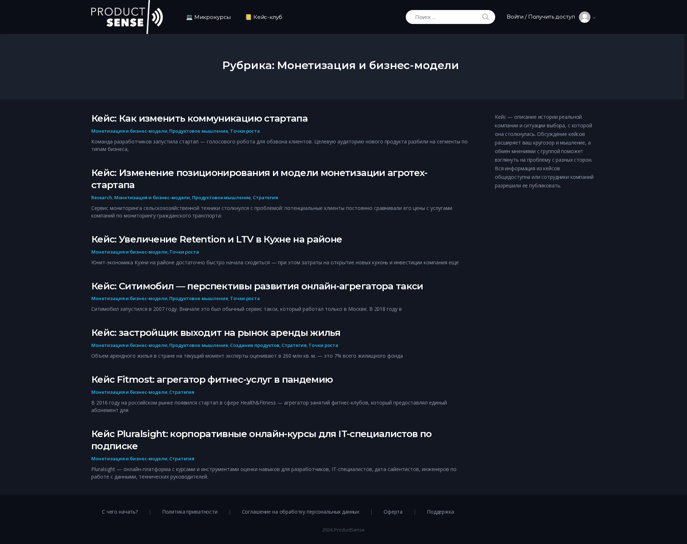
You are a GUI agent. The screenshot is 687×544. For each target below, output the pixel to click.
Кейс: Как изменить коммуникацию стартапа (199, 118)
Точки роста (245, 131)
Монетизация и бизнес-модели (129, 131)
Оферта (393, 511)
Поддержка (440, 511)
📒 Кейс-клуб (263, 17)
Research (101, 197)
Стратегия (265, 197)
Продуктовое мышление (198, 131)
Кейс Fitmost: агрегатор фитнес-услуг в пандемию (212, 379)
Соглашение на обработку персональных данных (301, 511)
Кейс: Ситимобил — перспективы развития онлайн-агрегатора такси (257, 286)
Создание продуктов (254, 345)
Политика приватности (190, 511)
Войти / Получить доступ (543, 16)
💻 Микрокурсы (208, 17)
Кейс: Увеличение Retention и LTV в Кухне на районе (216, 239)
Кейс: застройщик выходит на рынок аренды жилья (215, 332)
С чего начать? (120, 511)
